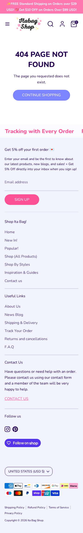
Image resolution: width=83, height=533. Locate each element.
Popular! (11, 248)
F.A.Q (9, 347)
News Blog (14, 314)
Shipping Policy (14, 507)
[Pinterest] (15, 429)
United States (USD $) (26, 471)
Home (10, 232)
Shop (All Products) (21, 256)
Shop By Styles (17, 264)
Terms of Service (59, 507)
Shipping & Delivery (21, 322)
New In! (11, 240)
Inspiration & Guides (21, 272)
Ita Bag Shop (35, 520)
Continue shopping (41, 95)
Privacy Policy (13, 513)
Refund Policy (36, 507)
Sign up (22, 199)
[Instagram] (7, 429)
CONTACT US (16, 398)
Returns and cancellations (26, 338)
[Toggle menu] (7, 24)
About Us (13, 306)
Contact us (13, 280)
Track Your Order (19, 330)
